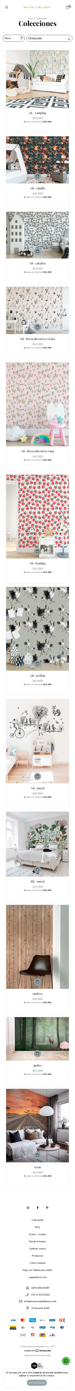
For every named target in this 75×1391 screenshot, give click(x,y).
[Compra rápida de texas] (37, 1155)
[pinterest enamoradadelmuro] (47, 1208)
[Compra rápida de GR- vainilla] (37, 176)
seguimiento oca (38, 1277)
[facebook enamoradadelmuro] (37, 1208)
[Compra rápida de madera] (37, 981)
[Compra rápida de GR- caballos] (37, 251)
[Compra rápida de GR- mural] (37, 776)
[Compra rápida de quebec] (37, 1053)
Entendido (37, 1382)
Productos (37, 1255)
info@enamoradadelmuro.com (40, 1301)
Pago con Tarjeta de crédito (37, 1269)
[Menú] (7, 7)
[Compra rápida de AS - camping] (37, 101)
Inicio (30, 18)
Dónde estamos (37, 1241)
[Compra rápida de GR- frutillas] (37, 551)
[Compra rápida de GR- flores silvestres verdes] (37, 327)
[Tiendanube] (38, 1351)
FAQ (37, 1227)
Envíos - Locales (37, 1234)
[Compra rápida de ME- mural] (37, 869)
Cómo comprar (38, 1262)
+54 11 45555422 (40, 1294)
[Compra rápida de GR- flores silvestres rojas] (37, 439)
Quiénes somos (37, 1248)
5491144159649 (40, 1287)
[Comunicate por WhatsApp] (66, 1361)
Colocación (38, 1219)
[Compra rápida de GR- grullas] (37, 663)
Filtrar (8, 38)
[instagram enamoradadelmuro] (28, 1208)
